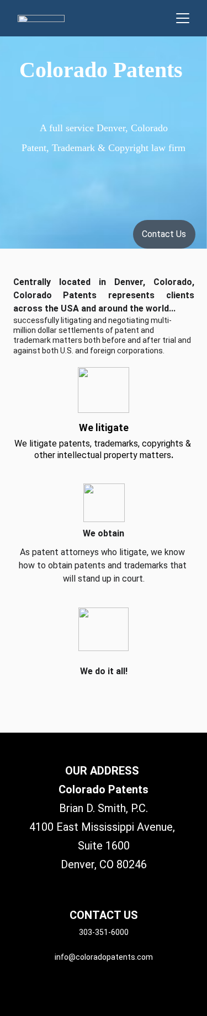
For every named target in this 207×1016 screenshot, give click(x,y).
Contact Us (164, 234)
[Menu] (182, 18)
